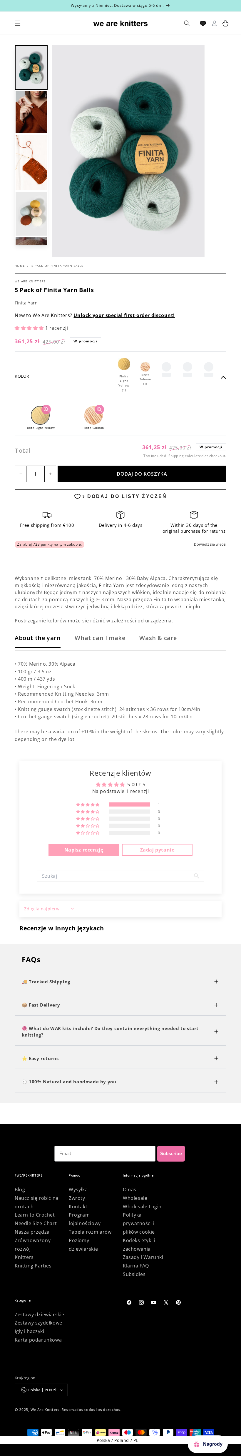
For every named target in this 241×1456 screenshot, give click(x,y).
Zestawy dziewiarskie (39, 1314)
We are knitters (30, 281)
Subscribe (171, 1153)
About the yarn (38, 638)
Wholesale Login (142, 1206)
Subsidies (134, 1274)
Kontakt (78, 1206)
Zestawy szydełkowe (38, 1323)
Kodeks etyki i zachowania (139, 1244)
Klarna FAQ (136, 1265)
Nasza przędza (32, 1232)
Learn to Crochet (35, 1215)
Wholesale (135, 1198)
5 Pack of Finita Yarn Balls (57, 265)
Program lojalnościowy (85, 1219)
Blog (20, 1189)
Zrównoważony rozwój (33, 1244)
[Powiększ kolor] (46, 409)
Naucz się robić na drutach (36, 1202)
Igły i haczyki (29, 1331)
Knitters (24, 1257)
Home (20, 265)
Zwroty (77, 1198)
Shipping (176, 455)
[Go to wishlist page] (203, 23)
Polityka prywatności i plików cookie (139, 1223)
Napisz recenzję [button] (83, 850)
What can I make (100, 638)
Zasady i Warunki (143, 1257)
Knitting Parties (33, 1265)
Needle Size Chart (36, 1223)
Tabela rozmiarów (90, 1232)
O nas (129, 1189)
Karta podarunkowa (38, 1340)
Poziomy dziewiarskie (83, 1244)
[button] (31, 67)
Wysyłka (78, 1189)
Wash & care (158, 638)
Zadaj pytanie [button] (157, 850)
